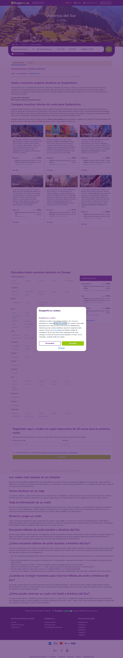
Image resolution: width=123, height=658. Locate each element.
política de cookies (60, 323)
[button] (61, 348)
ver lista (57, 330)
